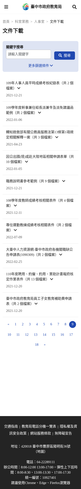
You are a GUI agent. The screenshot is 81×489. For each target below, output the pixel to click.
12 (27, 334)
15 (53, 334)
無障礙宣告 (63, 433)
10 (9, 334)
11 (18, 334)
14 (44, 334)
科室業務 (22, 21)
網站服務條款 (40, 433)
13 (35, 334)
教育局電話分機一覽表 (39, 426)
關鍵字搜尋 (14, 47)
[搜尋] (64, 55)
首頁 (6, 21)
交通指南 (11, 426)
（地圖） (41, 451)
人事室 (39, 21)
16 (62, 334)
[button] (6, 7)
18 (36, 344)
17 (71, 334)
